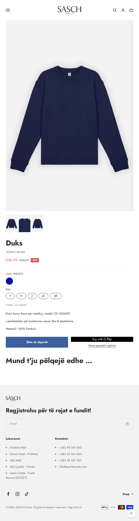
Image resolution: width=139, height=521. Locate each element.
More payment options (102, 345)
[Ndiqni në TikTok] (26, 494)
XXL (56, 295)
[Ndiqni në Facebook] (8, 494)
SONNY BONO (15, 252)
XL (43, 295)
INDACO (9, 281)
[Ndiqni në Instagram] (17, 494)
